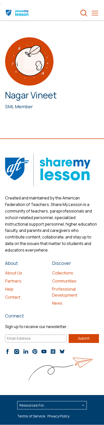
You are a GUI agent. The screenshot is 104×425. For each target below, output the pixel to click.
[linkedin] (25, 351)
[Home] (17, 13)
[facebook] (7, 351)
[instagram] (16, 351)
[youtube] (43, 351)
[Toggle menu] (95, 13)
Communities (64, 281)
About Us (13, 273)
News (57, 303)
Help (9, 289)
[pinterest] (34, 351)
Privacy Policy (58, 416)
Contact (12, 297)
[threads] (53, 351)
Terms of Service (31, 416)
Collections (62, 273)
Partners (13, 281)
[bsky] (62, 351)
